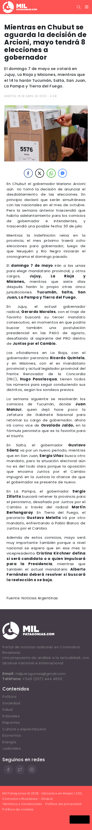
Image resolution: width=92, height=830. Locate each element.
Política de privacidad (63, 804)
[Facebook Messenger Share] (62, 173)
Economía (11, 735)
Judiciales (11, 748)
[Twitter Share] (39, 173)
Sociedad (11, 703)
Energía (9, 742)
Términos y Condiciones (22, 804)
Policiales (11, 716)
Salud (7, 709)
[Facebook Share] (28, 173)
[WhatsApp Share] (51, 173)
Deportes (11, 722)
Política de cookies (18, 809)
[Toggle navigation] (86, 7)
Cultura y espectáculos (24, 729)
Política (9, 696)
